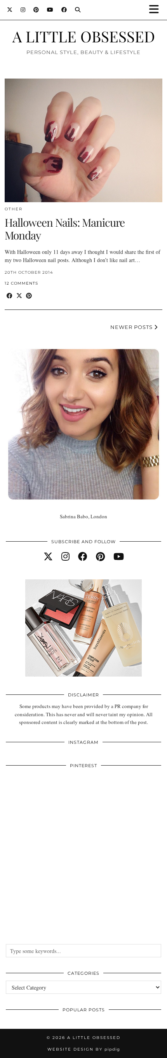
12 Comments (21, 283)
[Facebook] (64, 9)
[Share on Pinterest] (29, 296)
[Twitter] (10, 9)
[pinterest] (100, 556)
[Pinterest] (36, 9)
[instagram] (65, 556)
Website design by (83, 1049)
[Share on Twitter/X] (19, 296)
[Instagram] (23, 9)
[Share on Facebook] (9, 296)
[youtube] (118, 556)
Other (14, 209)
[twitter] (48, 556)
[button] (156, 10)
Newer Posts (132, 327)
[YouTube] (50, 9)
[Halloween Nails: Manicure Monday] (83, 140)
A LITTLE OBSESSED (83, 36)
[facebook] (82, 556)
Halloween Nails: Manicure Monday (65, 229)
